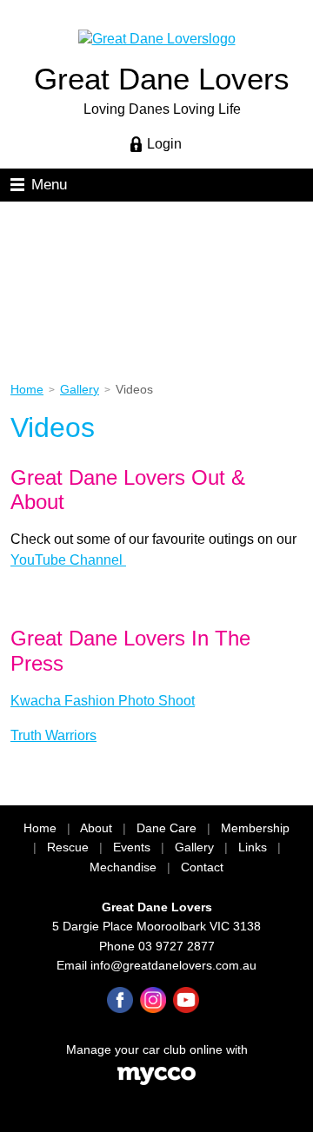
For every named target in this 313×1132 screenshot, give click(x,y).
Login (164, 143)
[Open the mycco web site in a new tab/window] (156, 1081)
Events (131, 847)
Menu (49, 184)
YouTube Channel (68, 560)
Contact (202, 867)
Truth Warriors (53, 735)
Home (26, 389)
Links (252, 847)
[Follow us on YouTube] (186, 1000)
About (96, 828)
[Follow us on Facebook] (120, 1000)
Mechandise (123, 867)
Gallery (79, 389)
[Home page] (157, 37)
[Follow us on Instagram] (153, 1000)
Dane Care (166, 828)
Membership (255, 828)
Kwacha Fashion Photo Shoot (102, 700)
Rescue (68, 847)
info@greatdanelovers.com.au (173, 965)
